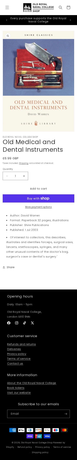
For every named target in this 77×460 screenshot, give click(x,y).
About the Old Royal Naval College (31, 383)
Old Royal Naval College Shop (37, 442)
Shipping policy (40, 452)
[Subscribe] (66, 414)
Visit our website (19, 392)
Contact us (15, 363)
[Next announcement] (70, 20)
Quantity (8, 169)
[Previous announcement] (7, 20)
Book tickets (15, 388)
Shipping (23, 163)
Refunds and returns (21, 344)
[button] (7, 7)
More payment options (38, 206)
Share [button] (11, 267)
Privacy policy (16, 354)
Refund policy (25, 447)
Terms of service (19, 358)
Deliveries (14, 349)
